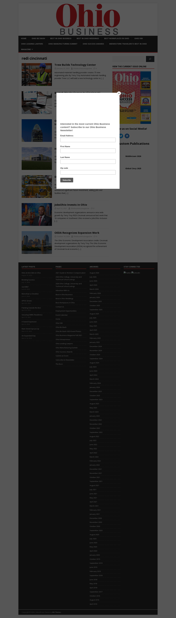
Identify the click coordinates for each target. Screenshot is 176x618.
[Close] (119, 93)
